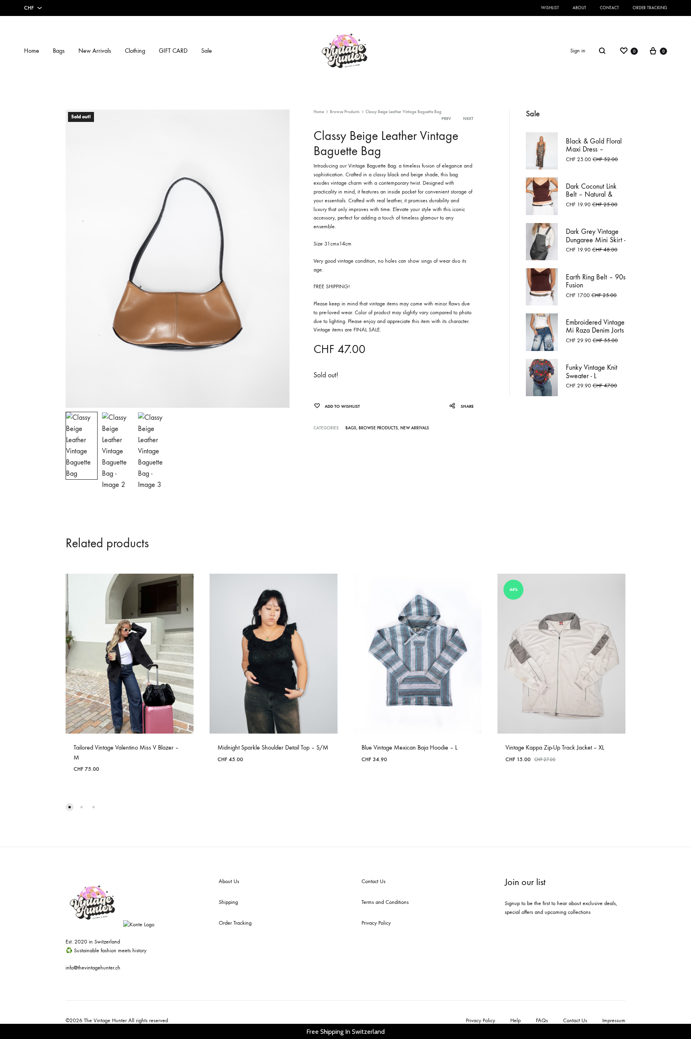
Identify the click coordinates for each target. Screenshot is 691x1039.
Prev (446, 118)
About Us (229, 881)
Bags (59, 50)
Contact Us (373, 881)
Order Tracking (650, 7)
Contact (609, 7)
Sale (206, 50)
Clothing (135, 50)
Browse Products (344, 111)
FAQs (542, 1020)
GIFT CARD (173, 50)
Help (515, 1020)
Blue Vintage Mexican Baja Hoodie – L (409, 747)
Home (31, 50)
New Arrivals (94, 50)
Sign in (577, 50)
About (579, 7)
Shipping (228, 902)
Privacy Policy (376, 922)
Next (468, 118)
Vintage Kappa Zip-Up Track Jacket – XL (554, 747)
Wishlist (550, 7)
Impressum (613, 1020)
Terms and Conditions (385, 902)
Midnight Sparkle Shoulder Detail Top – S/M (273, 747)
